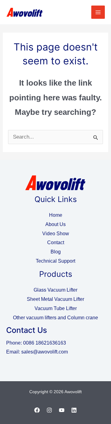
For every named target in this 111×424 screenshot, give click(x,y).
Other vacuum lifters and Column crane (55, 317)
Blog (56, 251)
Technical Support (55, 261)
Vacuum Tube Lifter (56, 308)
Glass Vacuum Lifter (55, 290)
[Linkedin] (74, 410)
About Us (55, 224)
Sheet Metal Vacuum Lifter (55, 299)
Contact (55, 242)
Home (55, 215)
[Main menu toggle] (98, 12)
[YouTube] (61, 410)
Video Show (55, 233)
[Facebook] (37, 410)
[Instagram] (49, 410)
